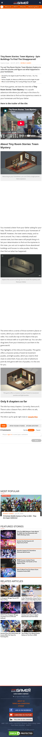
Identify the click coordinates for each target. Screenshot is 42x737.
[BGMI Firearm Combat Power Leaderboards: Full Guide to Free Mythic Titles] (8, 563)
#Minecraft (8, 7)
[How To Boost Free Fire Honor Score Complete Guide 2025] (8, 572)
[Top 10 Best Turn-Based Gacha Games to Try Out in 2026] (31, 626)
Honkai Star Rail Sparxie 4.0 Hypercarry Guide (25, 542)
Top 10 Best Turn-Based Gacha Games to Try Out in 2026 (31, 634)
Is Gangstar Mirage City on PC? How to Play (10, 599)
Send (36, 440)
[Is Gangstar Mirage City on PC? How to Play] (10, 591)
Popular (38, 430)
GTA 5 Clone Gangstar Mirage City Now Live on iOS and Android (9, 616)
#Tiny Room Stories (17, 426)
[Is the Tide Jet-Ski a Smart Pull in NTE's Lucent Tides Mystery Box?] (31, 591)
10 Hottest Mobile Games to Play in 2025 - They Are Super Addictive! (19, 517)
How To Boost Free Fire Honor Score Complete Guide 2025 (27, 570)
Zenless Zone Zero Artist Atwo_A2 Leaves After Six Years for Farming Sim (10, 635)
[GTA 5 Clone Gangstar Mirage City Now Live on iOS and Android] (10, 608)
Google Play (33, 417)
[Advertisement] (21, 32)
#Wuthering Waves (33, 7)
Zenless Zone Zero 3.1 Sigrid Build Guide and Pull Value (30, 615)
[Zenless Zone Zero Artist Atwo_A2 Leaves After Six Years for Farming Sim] (10, 626)
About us (21, 701)
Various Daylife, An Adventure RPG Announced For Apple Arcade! (20, 79)
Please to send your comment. (15, 434)
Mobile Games (26, 63)
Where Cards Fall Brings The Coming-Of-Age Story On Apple (19, 82)
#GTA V (16, 7)
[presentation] (8, 426)
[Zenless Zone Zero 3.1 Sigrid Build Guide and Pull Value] (31, 608)
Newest (31, 430)
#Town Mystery (32, 426)
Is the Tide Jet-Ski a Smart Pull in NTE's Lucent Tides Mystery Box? (31, 599)
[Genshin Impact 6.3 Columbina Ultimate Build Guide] (8, 553)
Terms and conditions (21, 703)
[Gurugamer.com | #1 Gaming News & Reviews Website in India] (21, 2)
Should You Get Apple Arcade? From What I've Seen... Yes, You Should (20, 76)
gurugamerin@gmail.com (22, 696)
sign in (9, 434)
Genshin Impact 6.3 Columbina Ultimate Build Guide (26, 551)
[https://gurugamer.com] (21, 690)
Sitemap (21, 706)
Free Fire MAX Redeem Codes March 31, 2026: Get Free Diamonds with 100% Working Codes (28, 533)
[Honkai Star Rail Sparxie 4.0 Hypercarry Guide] (8, 544)
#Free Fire (23, 7)
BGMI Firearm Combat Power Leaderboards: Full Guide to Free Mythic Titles (27, 561)
